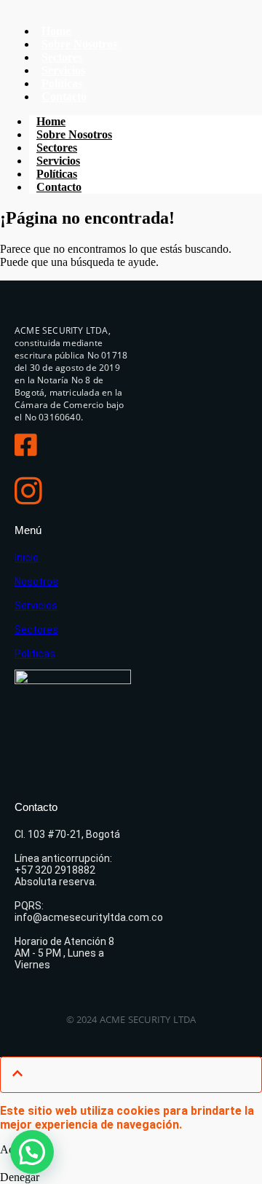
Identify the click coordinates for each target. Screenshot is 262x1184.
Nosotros (36, 581)
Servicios (36, 605)
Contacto (64, 96)
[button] (32, 1152)
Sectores (36, 629)
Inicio (27, 557)
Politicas (35, 653)
